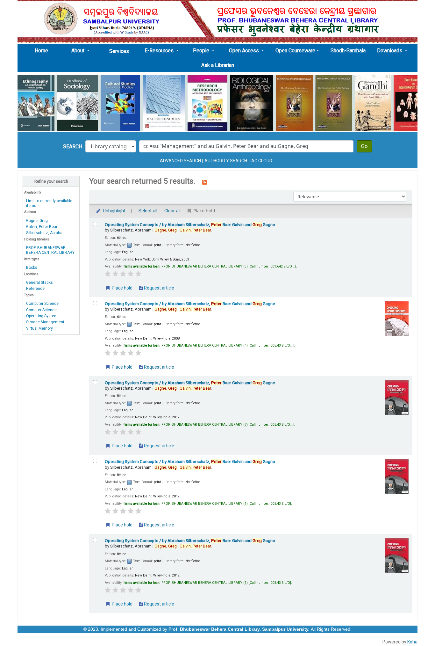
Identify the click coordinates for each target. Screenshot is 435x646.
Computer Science (42, 303)
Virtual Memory (39, 328)
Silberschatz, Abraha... (45, 233)
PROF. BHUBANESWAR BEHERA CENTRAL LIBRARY (50, 250)
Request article (158, 287)
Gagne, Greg (37, 220)
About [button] (78, 51)
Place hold (121, 287)
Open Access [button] (244, 51)
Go (364, 146)
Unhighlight (113, 211)
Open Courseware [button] (295, 51)
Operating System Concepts (190, 224)
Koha (412, 641)
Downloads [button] (390, 51)
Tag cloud (260, 160)
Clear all (172, 211)
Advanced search (180, 160)
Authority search (225, 160)
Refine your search (51, 181)
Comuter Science (41, 310)
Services (119, 51)
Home (43, 50)
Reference (35, 288)
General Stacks (39, 282)
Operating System (42, 316)
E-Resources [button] (160, 51)
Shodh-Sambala (348, 51)
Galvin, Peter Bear (41, 226)
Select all (148, 211)
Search (72, 146)
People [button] (201, 51)
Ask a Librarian (217, 65)
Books (31, 267)
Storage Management (45, 322)
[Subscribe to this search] (204, 182)
